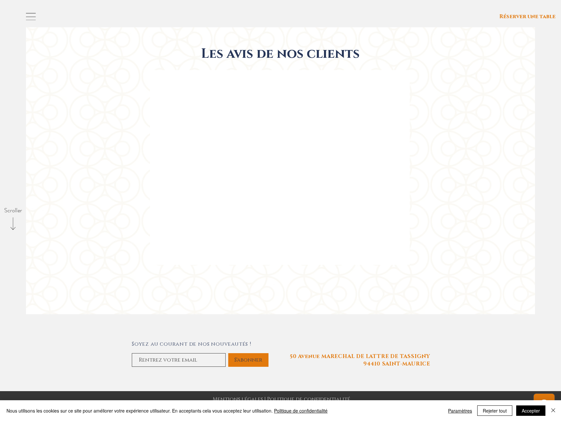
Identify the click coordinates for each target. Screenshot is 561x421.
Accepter (531, 410)
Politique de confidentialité (308, 399)
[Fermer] (553, 410)
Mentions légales (238, 399)
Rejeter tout (495, 410)
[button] (31, 16)
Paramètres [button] (460, 410)
